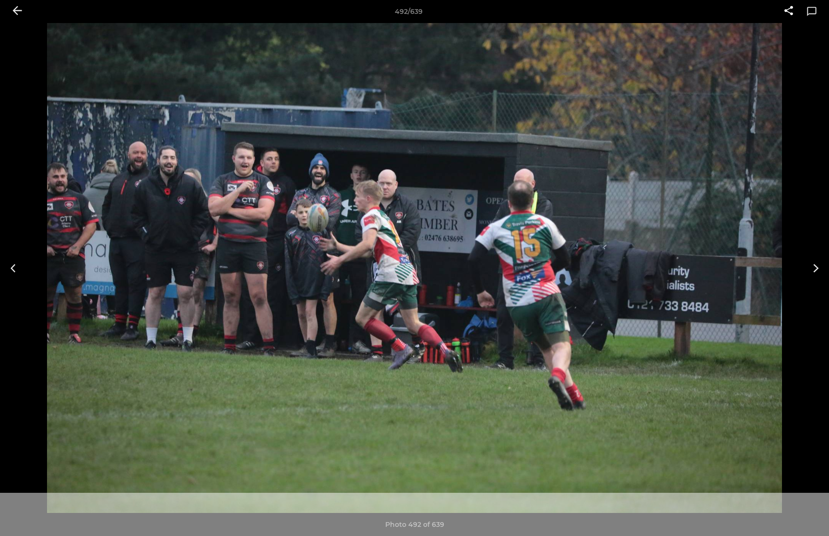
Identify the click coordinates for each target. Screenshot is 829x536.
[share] (788, 11)
